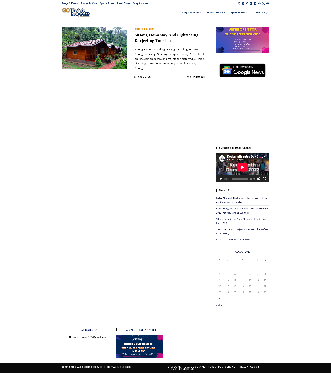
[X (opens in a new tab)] (239, 3)
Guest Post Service (222, 367)
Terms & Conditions (181, 369)
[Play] (220, 179)
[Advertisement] (242, 114)
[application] (242, 167)
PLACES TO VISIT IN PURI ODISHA (233, 239)
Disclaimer (175, 367)
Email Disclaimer (196, 367)
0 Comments (144, 77)
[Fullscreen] (264, 179)
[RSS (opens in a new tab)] (263, 3)
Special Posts (106, 3)
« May (219, 305)
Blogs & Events (70, 3)
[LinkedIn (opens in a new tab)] (255, 3)
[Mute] (259, 179)
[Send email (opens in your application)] (267, 3)
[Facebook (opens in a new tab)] (243, 3)
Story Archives (140, 3)
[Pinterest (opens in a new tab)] (247, 3)
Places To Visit (89, 3)
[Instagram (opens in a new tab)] (251, 3)
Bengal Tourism (144, 28)
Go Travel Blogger (118, 367)
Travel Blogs (123, 3)
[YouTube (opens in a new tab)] (259, 3)
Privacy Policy (247, 367)
